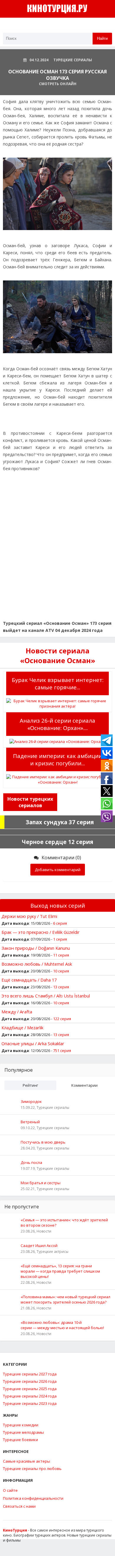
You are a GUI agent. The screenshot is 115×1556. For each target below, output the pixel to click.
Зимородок (31, 1101)
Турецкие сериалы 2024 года (30, 1396)
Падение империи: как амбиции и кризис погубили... (57, 759)
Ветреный (30, 1121)
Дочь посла (31, 1162)
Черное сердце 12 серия (57, 841)
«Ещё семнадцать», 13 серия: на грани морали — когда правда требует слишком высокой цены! (60, 1271)
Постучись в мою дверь (43, 1142)
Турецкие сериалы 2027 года (30, 1374)
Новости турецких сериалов (30, 802)
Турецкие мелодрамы (23, 1432)
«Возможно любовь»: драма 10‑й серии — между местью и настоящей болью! (62, 1325)
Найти (102, 38)
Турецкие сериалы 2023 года (30, 1403)
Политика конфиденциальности (33, 1498)
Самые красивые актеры (26, 1461)
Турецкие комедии (20, 1425)
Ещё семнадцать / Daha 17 (29, 980)
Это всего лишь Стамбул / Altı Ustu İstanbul (45, 996)
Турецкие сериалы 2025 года (30, 1388)
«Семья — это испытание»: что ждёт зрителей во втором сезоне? (64, 1222)
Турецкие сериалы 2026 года (30, 1381)
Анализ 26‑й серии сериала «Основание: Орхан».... (57, 724)
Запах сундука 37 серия (60, 822)
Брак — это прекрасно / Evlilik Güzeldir (40, 932)
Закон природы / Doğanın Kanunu (35, 948)
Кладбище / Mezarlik (22, 1027)
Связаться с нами (19, 1506)
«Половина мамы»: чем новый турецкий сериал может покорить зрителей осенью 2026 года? (65, 1299)
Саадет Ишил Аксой (39, 1245)
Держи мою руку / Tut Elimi (29, 916)
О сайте (10, 1490)
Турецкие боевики (20, 1439)
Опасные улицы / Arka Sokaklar (32, 1043)
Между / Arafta (16, 1012)
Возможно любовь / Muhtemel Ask (36, 964)
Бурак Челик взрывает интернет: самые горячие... (58, 683)
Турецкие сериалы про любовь (32, 1468)
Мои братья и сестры (40, 1182)
